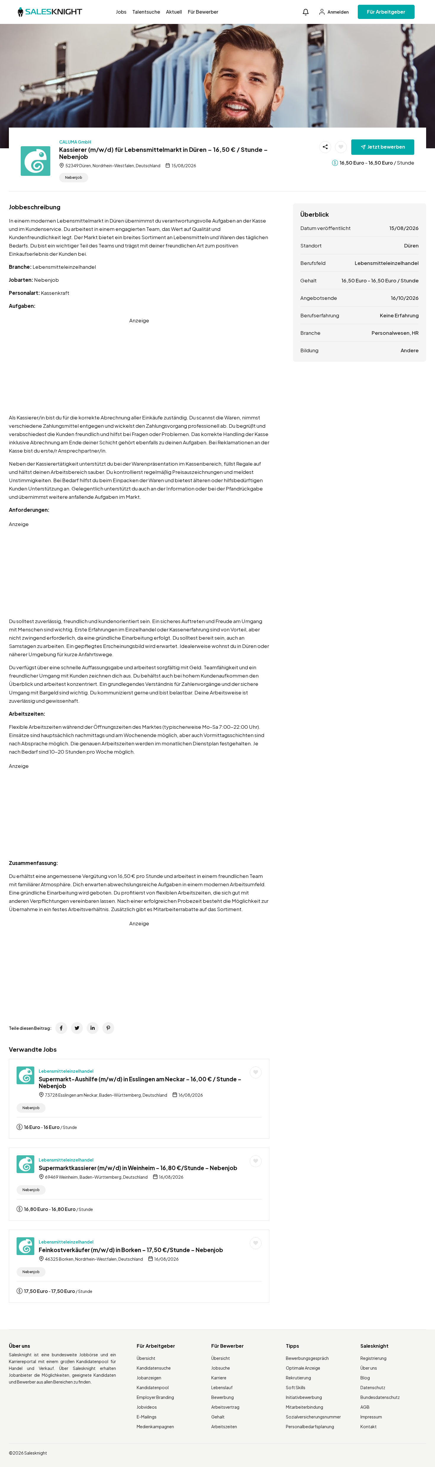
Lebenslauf (222, 1387)
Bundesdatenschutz (380, 1397)
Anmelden (338, 12)
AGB (365, 1407)
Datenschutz (372, 1387)
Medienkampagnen (155, 1426)
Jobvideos (147, 1407)
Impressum (371, 1416)
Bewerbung (222, 1397)
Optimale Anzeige (303, 1368)
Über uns (368, 1368)
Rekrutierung (298, 1377)
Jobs (121, 12)
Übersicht (146, 1358)
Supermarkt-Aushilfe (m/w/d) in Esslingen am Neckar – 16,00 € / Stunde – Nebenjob (140, 1082)
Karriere (218, 1377)
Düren (411, 245)
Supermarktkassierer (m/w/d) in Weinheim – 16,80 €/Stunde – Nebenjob (138, 1167)
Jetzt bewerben (386, 147)
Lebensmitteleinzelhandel (66, 1071)
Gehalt (218, 1416)
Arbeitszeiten (224, 1426)
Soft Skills (295, 1387)
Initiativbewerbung (304, 1397)
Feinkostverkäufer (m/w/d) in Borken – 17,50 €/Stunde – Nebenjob (131, 1249)
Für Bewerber (203, 12)
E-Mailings (147, 1416)
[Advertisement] (139, 365)
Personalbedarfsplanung (310, 1426)
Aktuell (174, 12)
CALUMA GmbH (75, 141)
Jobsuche (220, 1368)
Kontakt (368, 1426)
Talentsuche (146, 12)
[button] (305, 12)
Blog (365, 1377)
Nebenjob (73, 177)
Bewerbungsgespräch (307, 1358)
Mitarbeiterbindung (304, 1407)
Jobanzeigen (149, 1377)
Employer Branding (155, 1397)
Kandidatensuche (154, 1368)
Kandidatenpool (153, 1387)
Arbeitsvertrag (225, 1407)
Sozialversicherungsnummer (313, 1416)
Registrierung (373, 1358)
